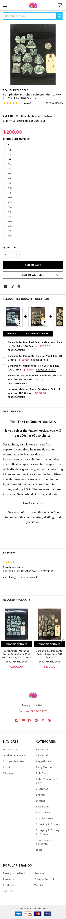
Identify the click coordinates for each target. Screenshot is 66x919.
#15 (10, 211)
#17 (10, 221)
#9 (9, 183)
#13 (10, 202)
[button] (33, 275)
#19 (10, 231)
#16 (10, 216)
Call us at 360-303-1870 (33, 711)
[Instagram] (30, 720)
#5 (9, 163)
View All (38, 885)
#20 (10, 236)
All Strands (42, 755)
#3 (9, 154)
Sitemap (8, 773)
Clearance (42, 788)
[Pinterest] (19, 287)
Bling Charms (44, 767)
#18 (10, 226)
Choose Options (16, 350)
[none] (33, 54)
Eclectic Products (45, 879)
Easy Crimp (43, 749)
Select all (12, 333)
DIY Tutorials (10, 749)
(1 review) (26, 103)
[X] (12, 287)
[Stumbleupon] (36, 720)
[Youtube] (23, 720)
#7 (9, 173)
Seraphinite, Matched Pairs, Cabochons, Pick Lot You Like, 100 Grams (16, 654)
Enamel (40, 794)
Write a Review (54, 103)
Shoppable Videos (13, 761)
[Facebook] (6, 287)
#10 (10, 187)
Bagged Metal (44, 761)
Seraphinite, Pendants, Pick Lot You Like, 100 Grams (49, 654)
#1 (9, 144)
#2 (9, 149)
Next (62, 639)
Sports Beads (44, 812)
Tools (39, 849)
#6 (9, 168)
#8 (9, 178)
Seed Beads (42, 806)
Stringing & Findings (48, 824)
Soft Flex (8, 891)
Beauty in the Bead (14, 873)
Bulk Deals (42, 773)
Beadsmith (9, 885)
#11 (9, 192)
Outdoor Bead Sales (14, 755)
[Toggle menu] (5, 5)
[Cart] (60, 5)
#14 (10, 207)
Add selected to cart (37, 333)
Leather (40, 800)
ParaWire (8, 879)
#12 (10, 197)
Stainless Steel (45, 818)
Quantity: (9, 247)
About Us (8, 767)
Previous (3, 639)
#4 (9, 159)
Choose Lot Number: (16, 139)
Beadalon (39, 873)
